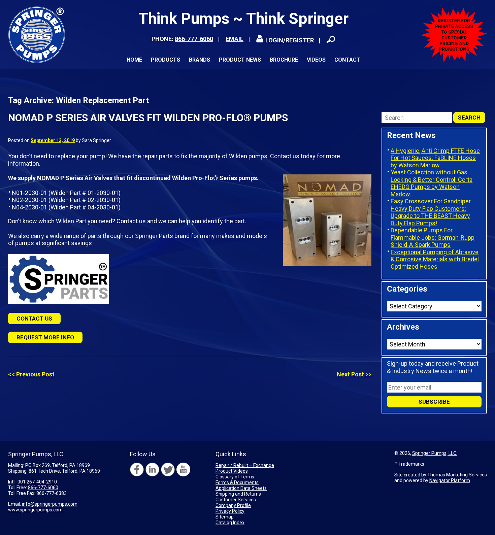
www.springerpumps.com (35, 509)
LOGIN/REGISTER (289, 40)
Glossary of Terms (235, 476)
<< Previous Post (31, 374)
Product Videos (232, 471)
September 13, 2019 (53, 140)
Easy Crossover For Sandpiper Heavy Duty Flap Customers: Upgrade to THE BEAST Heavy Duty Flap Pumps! (431, 212)
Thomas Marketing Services (457, 474)
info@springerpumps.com (49, 504)
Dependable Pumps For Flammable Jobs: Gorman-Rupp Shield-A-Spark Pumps (432, 237)
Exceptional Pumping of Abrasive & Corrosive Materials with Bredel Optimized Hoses (435, 259)
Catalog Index (230, 522)
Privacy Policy (230, 511)
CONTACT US (34, 318)
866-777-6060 (194, 38)
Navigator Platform (449, 480)
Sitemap (225, 517)
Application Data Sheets (241, 488)
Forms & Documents (237, 482)
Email (234, 38)
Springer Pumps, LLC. (434, 453)
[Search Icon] (330, 39)
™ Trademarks (409, 464)
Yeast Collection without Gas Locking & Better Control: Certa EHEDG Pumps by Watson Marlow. (431, 183)
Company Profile (233, 505)
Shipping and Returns (238, 494)
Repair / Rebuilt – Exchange (245, 465)
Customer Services (236, 499)
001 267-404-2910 (37, 481)
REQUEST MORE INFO (45, 337)
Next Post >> (354, 374)
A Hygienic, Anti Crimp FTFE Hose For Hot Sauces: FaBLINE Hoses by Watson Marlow (435, 158)
